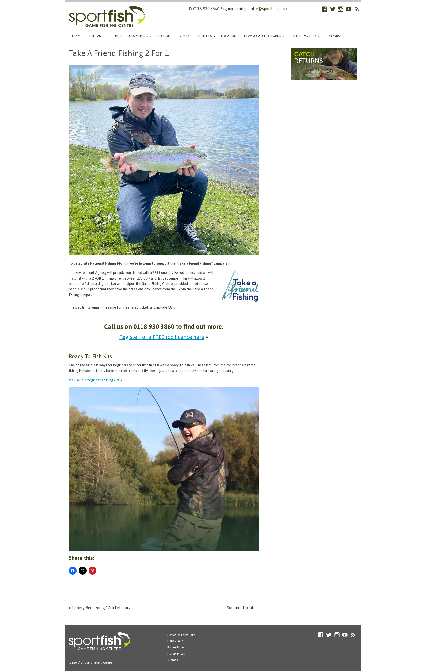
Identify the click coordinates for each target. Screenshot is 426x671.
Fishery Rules (175, 647)
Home (76, 36)
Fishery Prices (176, 653)
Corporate (334, 36)
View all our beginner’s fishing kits (94, 380)
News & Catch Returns (262, 36)
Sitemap (172, 660)
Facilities (204, 36)
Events (183, 36)
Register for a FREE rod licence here (161, 337)
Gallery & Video (303, 36)
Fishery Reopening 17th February (99, 607)
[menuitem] (77, 36)
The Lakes (96, 36)
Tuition (164, 36)
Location (228, 36)
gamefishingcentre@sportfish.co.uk (256, 8)
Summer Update (243, 607)
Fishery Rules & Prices (131, 36)
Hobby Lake (175, 641)
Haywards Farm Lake (181, 634)
